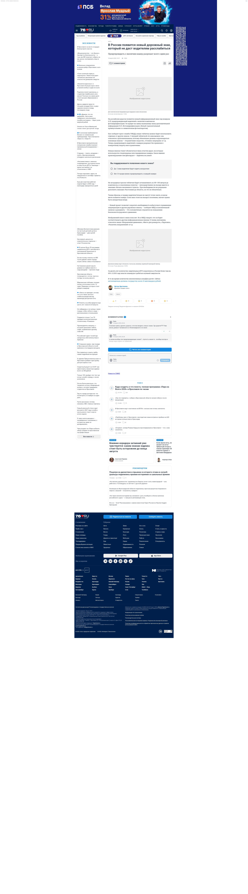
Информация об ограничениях (133, 612)
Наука (125, 541)
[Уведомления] (166, 30)
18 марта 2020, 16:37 (114, 58)
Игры (158, 26)
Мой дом (126, 538)
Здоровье (106, 547)
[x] (125, 561)
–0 (169, 331)
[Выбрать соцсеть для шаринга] (170, 63)
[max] (120, 561)
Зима (125, 526)
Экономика (159, 538)
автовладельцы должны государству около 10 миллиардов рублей (134, 281)
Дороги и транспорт (110, 538)
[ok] (115, 561)
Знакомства (92, 26)
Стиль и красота (161, 529)
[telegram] (105, 561)
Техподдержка (80, 541)
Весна (105, 532)
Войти (115, 361)
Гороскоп (128, 26)
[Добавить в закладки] (165, 63)
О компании (80, 532)
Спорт (157, 526)
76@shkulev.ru (96, 623)
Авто (105, 526)
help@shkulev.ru (88, 627)
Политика (142, 532)
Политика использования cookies (134, 615)
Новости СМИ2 (114, 373)
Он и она (142, 526)
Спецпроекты (160, 541)
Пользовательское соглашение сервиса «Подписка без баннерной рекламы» (146, 620)
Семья (141, 547)
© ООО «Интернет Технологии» (107, 631)
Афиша (120, 26)
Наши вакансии (81, 538)
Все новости (89, 43)
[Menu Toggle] (76, 30)
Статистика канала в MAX (84, 547)
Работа (141, 538)
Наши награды (81, 535)
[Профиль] (171, 30)
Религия (142, 544)
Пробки (146, 26)
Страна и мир (160, 532)
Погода (101, 26)
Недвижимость (81, 26)
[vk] (110, 561)
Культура (126, 532)
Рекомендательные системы (133, 618)
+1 (164, 331)
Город (105, 535)
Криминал (126, 529)
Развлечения (143, 541)
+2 (164, 345)
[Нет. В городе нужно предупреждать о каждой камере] (111, 174)
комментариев (118, 63)
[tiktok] (131, 561)
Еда (104, 541)
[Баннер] (114, 35)
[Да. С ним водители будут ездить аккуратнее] (111, 169)
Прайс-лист (79, 529)
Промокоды (165, 26)
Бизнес (105, 529)
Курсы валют (138, 26)
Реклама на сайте (82, 526)
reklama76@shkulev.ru (163, 607)
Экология (158, 535)
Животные (107, 544)
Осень (141, 529)
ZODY (152, 26)
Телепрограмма (111, 26)
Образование (127, 547)
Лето (124, 535)
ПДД (111, 294)
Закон (118, 294)
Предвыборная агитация (84, 544)
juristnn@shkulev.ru (81, 626)
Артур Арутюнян (120, 286)
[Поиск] (162, 30)
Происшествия (144, 535)
